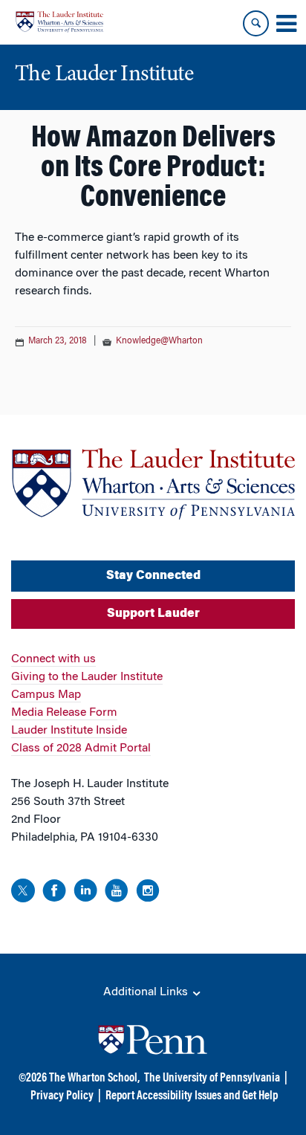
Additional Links (147, 992)
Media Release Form (64, 713)
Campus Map (46, 695)
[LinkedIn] (85, 893)
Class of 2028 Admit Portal (81, 748)
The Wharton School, (94, 1078)
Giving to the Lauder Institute (87, 677)
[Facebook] (54, 893)
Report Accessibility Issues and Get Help (191, 1096)
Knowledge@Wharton (159, 341)
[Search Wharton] (256, 23)
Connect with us (53, 659)
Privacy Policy (62, 1096)
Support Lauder (153, 614)
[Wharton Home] (59, 22)
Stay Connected (153, 576)
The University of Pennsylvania (212, 1078)
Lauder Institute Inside (69, 731)
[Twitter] (23, 893)
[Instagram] (148, 893)
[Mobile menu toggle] (286, 23)
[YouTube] (116, 893)
